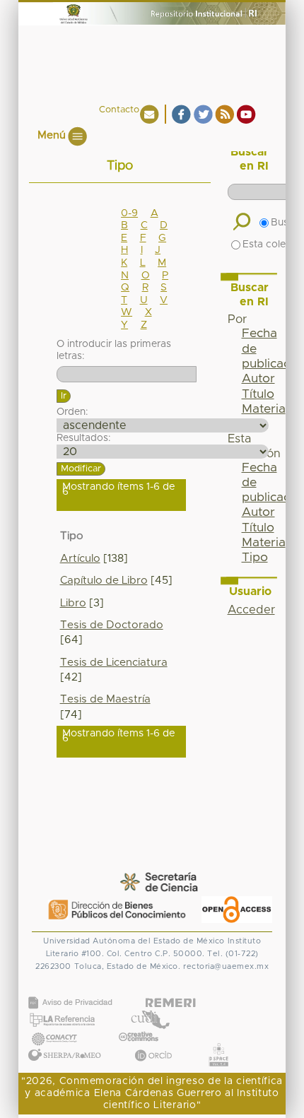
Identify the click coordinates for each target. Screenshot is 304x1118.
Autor (258, 378)
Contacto (119, 109)
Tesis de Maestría (105, 699)
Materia (264, 409)
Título (258, 394)
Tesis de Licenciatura (114, 662)
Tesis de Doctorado (111, 625)
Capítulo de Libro (104, 580)
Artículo (80, 558)
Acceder (251, 610)
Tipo (255, 557)
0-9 (129, 213)
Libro (73, 603)
